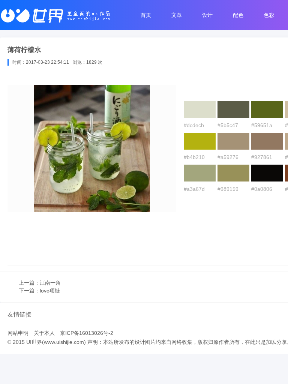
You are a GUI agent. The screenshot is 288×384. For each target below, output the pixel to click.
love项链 (50, 291)
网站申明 (18, 333)
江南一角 (50, 283)
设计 (207, 15)
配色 (238, 15)
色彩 (269, 15)
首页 (146, 15)
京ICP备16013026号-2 (86, 333)
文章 (176, 15)
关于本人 (44, 333)
